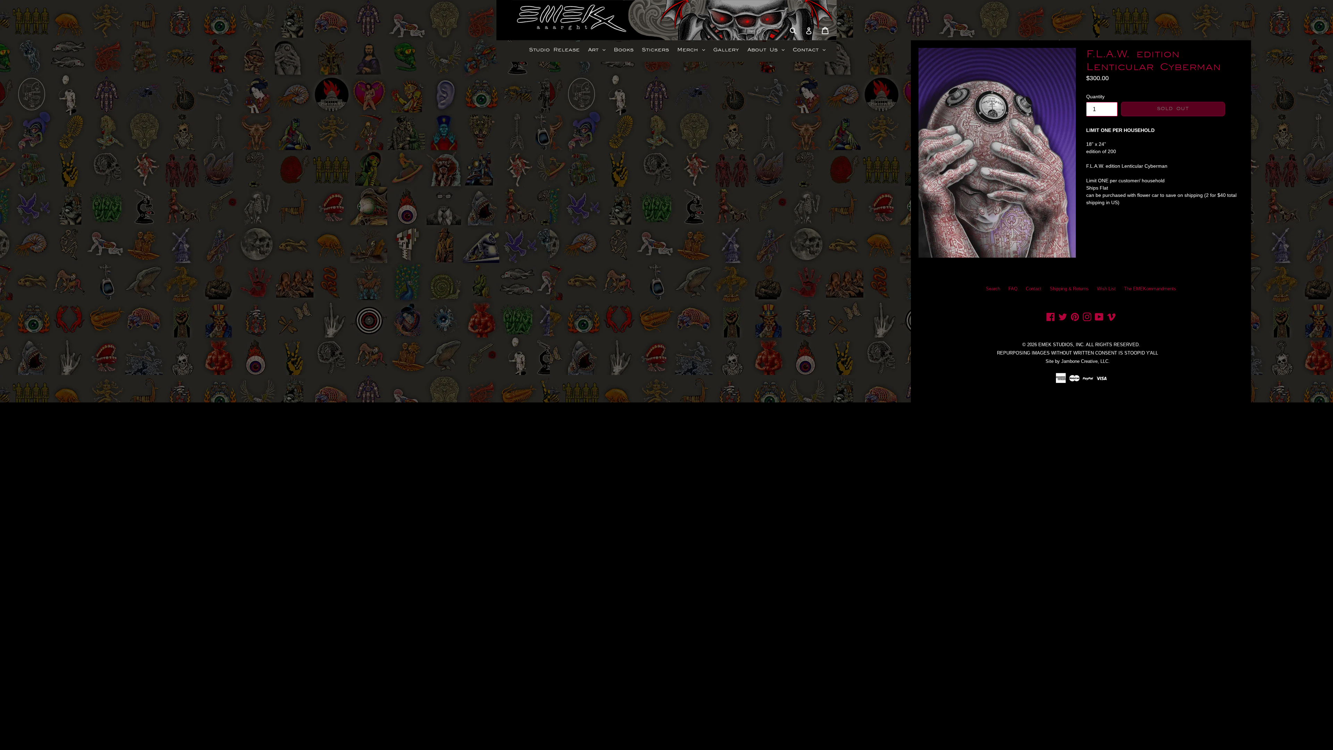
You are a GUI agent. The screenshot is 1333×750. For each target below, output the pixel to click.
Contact (811, 49)
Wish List (1106, 288)
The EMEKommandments (1150, 288)
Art (598, 49)
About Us (767, 49)
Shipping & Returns (1069, 288)
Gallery (726, 49)
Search (993, 288)
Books (624, 49)
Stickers (655, 49)
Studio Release (554, 49)
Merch (693, 49)
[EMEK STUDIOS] (537, 20)
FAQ (1012, 288)
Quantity (1095, 96)
